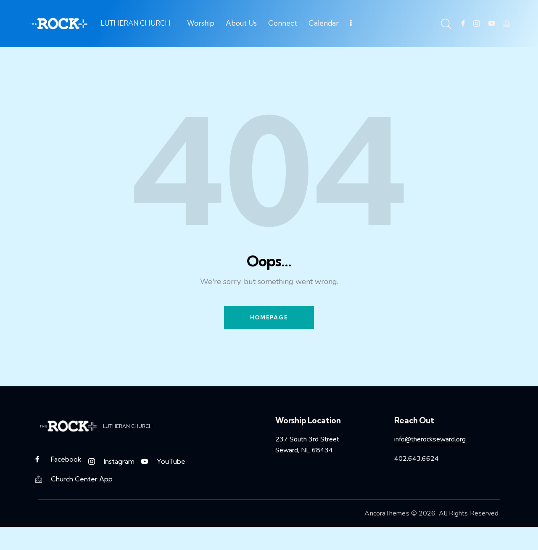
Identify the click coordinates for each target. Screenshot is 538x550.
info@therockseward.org (430, 439)
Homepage (269, 317)
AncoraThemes (386, 513)
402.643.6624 (416, 458)
